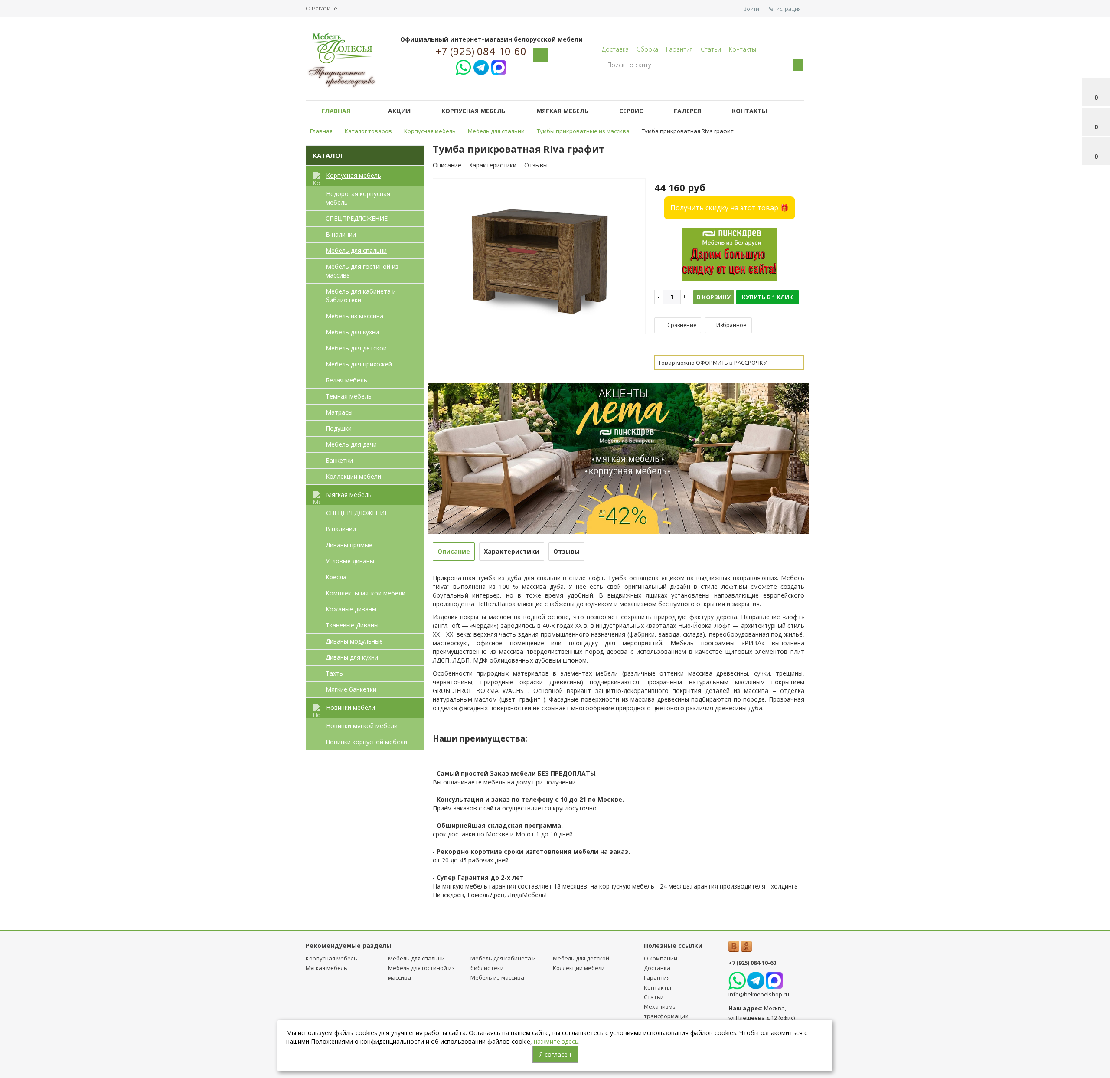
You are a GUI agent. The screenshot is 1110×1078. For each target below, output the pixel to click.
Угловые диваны (350, 561)
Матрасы (339, 412)
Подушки (339, 428)
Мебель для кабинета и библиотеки (361, 295)
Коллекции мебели (353, 476)
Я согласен (555, 1054)
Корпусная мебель (473, 111)
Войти (751, 9)
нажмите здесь (556, 1041)
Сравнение (681, 325)
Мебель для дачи (351, 444)
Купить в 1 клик (767, 297)
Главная (335, 111)
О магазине (321, 8)
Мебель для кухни (352, 332)
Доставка (615, 49)
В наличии (341, 234)
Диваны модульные (354, 641)
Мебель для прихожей (359, 364)
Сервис (631, 111)
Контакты (742, 49)
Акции (399, 111)
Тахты (335, 673)
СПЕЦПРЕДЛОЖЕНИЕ (357, 218)
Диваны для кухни (352, 657)
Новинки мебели (350, 707)
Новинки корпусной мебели (366, 742)
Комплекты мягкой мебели (365, 593)
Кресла (336, 577)
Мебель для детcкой (356, 348)
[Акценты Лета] (618, 458)
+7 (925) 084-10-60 (481, 51)
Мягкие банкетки (351, 689)
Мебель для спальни (356, 250)
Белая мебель (346, 380)
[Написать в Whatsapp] (463, 66)
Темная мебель (349, 396)
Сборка (647, 49)
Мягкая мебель (562, 111)
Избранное (730, 325)
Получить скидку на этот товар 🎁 (729, 207)
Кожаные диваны (351, 609)
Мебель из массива (354, 316)
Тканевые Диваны (352, 625)
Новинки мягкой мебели (362, 726)
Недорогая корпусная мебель (358, 197)
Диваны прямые (349, 545)
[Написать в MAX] (498, 66)
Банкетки (339, 460)
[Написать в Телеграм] (481, 66)
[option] (539, 257)
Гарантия (679, 49)
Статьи (711, 49)
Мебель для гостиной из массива (362, 270)
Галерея (687, 111)
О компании (660, 958)
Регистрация (784, 9)
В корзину (714, 297)
